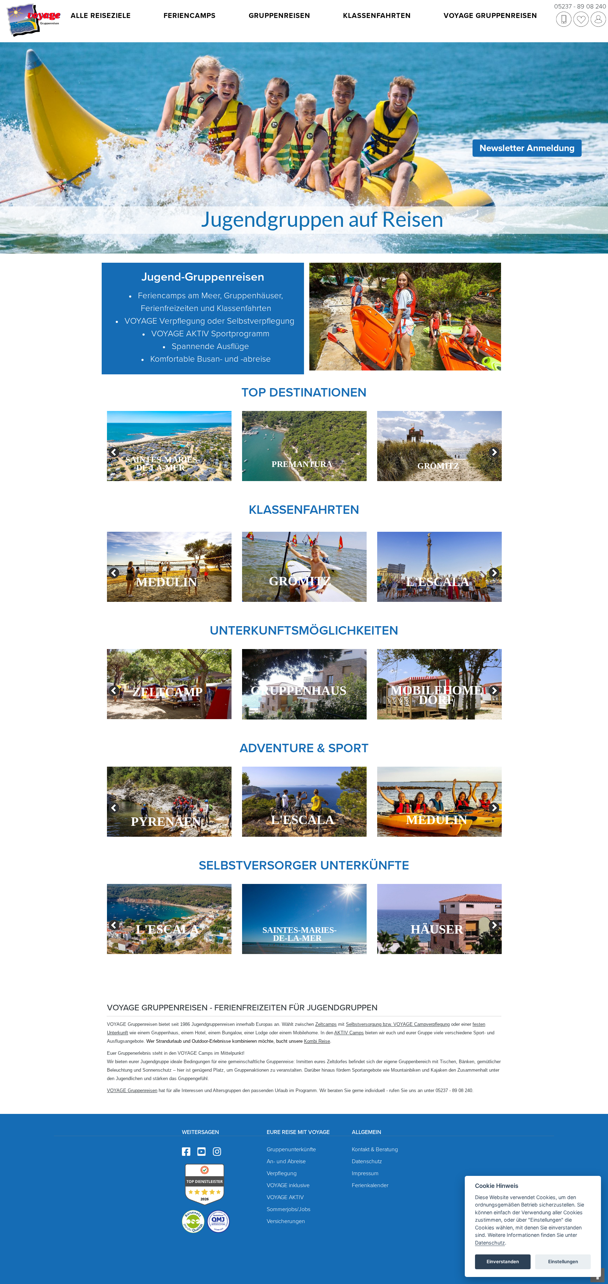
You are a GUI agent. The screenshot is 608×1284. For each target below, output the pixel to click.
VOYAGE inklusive (288, 1185)
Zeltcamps (326, 1024)
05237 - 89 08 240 (580, 6)
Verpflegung (282, 1173)
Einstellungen (563, 1261)
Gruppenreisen (279, 16)
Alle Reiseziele (101, 16)
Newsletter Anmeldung (527, 148)
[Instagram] (217, 1152)
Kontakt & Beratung (375, 1149)
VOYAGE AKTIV (285, 1197)
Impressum (365, 1173)
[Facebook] (186, 1152)
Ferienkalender (370, 1185)
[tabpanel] (169, 446)
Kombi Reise (317, 1041)
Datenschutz (367, 1161)
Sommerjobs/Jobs (288, 1209)
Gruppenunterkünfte (291, 1149)
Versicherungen (286, 1221)
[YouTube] (201, 1152)
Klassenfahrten (377, 16)
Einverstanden (503, 1261)
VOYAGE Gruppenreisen (490, 16)
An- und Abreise (286, 1161)
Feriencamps (190, 16)
